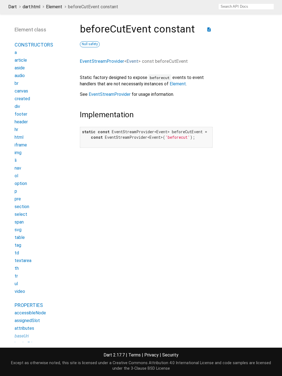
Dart (12, 6)
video (20, 291)
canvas (21, 91)
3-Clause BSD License (150, 368)
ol (16, 175)
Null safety (90, 44)
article (21, 60)
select (21, 214)
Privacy (151, 355)
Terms (134, 355)
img (18, 152)
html (19, 137)
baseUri (22, 336)
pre (18, 198)
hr (16, 129)
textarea (23, 260)
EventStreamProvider (102, 61)
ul (16, 283)
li (16, 160)
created (22, 98)
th (17, 268)
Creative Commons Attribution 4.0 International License (163, 363)
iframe (21, 145)
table (20, 237)
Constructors (34, 45)
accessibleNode (30, 312)
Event (132, 61)
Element (54, 6)
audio (20, 75)
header (21, 121)
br (16, 83)
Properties (29, 305)
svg (18, 229)
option (21, 183)
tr (16, 276)
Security (170, 355)
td (17, 252)
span (19, 222)
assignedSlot (27, 320)
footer (21, 114)
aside (20, 67)
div (17, 106)
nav (18, 168)
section (22, 206)
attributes (24, 328)
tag (18, 245)
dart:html (31, 6)
